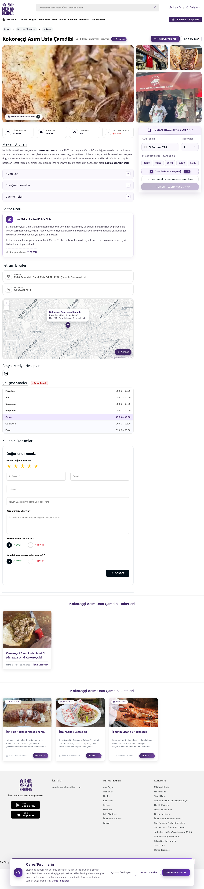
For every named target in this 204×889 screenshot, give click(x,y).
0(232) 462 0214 (22, 290)
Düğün (32, 19)
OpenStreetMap (119, 358)
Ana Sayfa (108, 787)
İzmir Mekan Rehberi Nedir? (168, 818)
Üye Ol (177, 7)
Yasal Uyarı (160, 796)
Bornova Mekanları (26, 29)
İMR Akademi (98, 19)
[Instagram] (5, 373)
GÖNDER (120, 573)
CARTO (129, 358)
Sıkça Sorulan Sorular (165, 841)
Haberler (83, 19)
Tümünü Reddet (147, 872)
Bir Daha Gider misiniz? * (20, 538)
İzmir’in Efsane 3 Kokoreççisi (130, 732)
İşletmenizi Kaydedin (187, 19)
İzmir (6, 29)
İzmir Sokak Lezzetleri (73, 732)
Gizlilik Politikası (162, 805)
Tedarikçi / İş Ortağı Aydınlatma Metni (173, 832)
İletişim (106, 823)
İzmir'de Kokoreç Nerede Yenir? (25, 732)
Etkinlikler (44, 19)
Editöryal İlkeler (162, 787)
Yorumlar (193, 38)
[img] (68, 329)
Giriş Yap (194, 7)
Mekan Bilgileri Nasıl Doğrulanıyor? (171, 800)
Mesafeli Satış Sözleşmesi (167, 836)
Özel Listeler (59, 19)
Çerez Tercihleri (162, 850)
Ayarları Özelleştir (120, 872)
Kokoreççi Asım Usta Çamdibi (38, 39)
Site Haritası (160, 845)
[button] (68, 174)
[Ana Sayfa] (3, 20)
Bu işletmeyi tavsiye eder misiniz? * (26, 555)
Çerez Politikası (162, 814)
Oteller (23, 19)
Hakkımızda (160, 791)
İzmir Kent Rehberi (112, 818)
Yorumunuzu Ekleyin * (18, 511)
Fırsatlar (72, 19)
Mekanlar (12, 19)
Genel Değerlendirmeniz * (20, 460)
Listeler (106, 805)
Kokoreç (47, 29)
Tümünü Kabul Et (176, 872)
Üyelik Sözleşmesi (163, 809)
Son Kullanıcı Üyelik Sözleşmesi (170, 827)
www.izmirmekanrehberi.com (66, 787)
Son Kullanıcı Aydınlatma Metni (169, 823)
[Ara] (155, 8)
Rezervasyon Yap (167, 38)
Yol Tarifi (124, 352)
